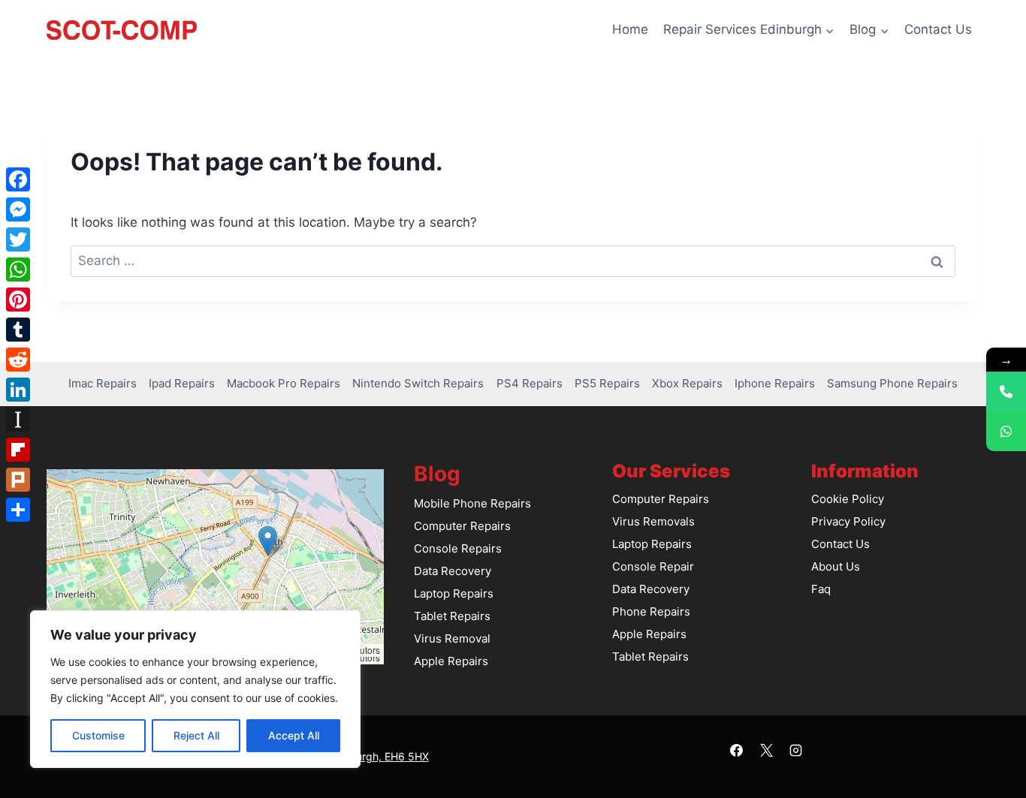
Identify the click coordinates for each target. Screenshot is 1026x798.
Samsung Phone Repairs (892, 383)
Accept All (293, 735)
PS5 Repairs (607, 383)
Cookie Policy (847, 499)
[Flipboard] (18, 450)
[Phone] (1006, 391)
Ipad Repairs (182, 383)
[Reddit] (18, 360)
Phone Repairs (651, 611)
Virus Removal (452, 638)
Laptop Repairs (453, 593)
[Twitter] (18, 239)
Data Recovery (452, 571)
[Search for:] (513, 260)
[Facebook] (737, 750)
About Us (835, 566)
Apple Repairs (451, 661)
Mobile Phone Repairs (472, 503)
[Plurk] (18, 480)
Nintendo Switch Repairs (418, 383)
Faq (821, 589)
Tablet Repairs (452, 616)
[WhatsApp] (18, 269)
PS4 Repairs (529, 383)
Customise (98, 735)
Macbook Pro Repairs (283, 383)
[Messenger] (18, 209)
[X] (766, 750)
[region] (195, 689)
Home (630, 29)
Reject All (196, 735)
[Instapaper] (18, 420)
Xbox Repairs (687, 383)
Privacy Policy (848, 521)
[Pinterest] (18, 300)
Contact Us (938, 29)
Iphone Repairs (775, 383)
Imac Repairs (102, 383)
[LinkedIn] (18, 390)
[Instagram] (795, 750)
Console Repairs (458, 548)
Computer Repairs (462, 526)
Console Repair (653, 566)
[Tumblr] (18, 330)
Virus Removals (653, 521)
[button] (267, 540)
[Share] (18, 510)
